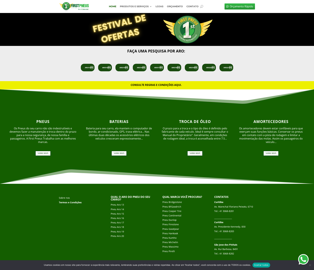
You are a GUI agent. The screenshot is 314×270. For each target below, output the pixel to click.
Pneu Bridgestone (172, 202)
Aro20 (209, 67)
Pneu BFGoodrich (171, 206)
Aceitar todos (261, 265)
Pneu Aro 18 (117, 227)
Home (112, 6)
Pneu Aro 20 (117, 236)
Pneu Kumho (169, 237)
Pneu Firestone (170, 224)
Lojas (159, 6)
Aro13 (87, 67)
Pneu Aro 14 (117, 209)
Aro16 (139, 67)
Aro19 (191, 67)
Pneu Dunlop (169, 219)
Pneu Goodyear (170, 228)
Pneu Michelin (170, 242)
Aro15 (122, 67)
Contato (192, 6)
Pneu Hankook (170, 233)
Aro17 (157, 67)
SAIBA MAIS (43, 153)
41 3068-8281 (226, 211)
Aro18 (174, 67)
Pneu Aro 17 (117, 222)
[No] (310, 265)
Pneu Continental (171, 215)
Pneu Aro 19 (117, 231)
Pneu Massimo (170, 246)
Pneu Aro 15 (117, 213)
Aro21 (226, 67)
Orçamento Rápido (241, 6)
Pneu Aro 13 (117, 204)
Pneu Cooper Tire (171, 211)
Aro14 (105, 67)
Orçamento (175, 6)
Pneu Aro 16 (117, 218)
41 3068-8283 (226, 231)
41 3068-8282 (226, 253)
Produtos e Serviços (134, 6)
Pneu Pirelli (168, 251)
